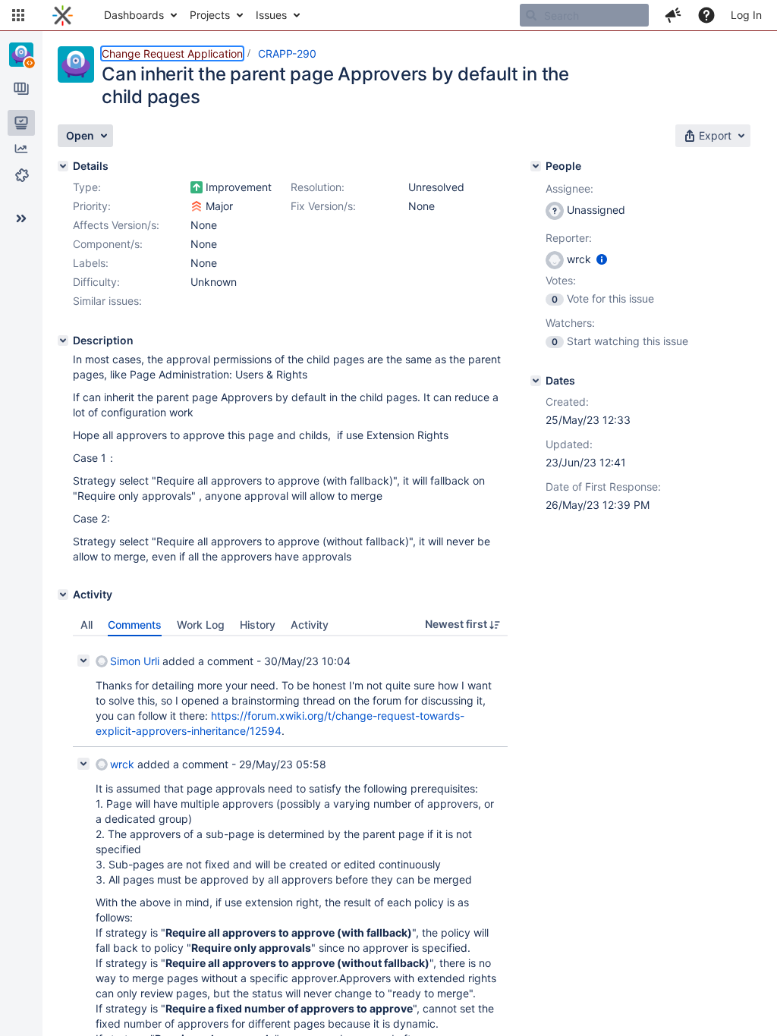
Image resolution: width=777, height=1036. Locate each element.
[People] (535, 166)
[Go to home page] (62, 15)
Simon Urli (134, 661)
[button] (18, 15)
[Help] (706, 15)
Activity (310, 624)
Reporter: (569, 237)
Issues (271, 14)
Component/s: (108, 243)
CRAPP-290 (287, 53)
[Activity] (63, 594)
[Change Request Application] (21, 54)
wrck (122, 764)
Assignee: (569, 188)
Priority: (92, 205)
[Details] (63, 166)
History (257, 624)
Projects (210, 14)
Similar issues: (107, 300)
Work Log (201, 624)
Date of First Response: (603, 486)
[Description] (63, 340)
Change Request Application (172, 53)
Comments (135, 624)
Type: (87, 187)
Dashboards (134, 14)
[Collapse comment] (83, 661)
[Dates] (535, 380)
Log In (746, 14)
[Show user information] (602, 259)
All (86, 624)
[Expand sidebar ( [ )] (21, 218)
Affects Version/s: (116, 224)
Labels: (91, 262)
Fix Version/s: (323, 205)
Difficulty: (96, 281)
